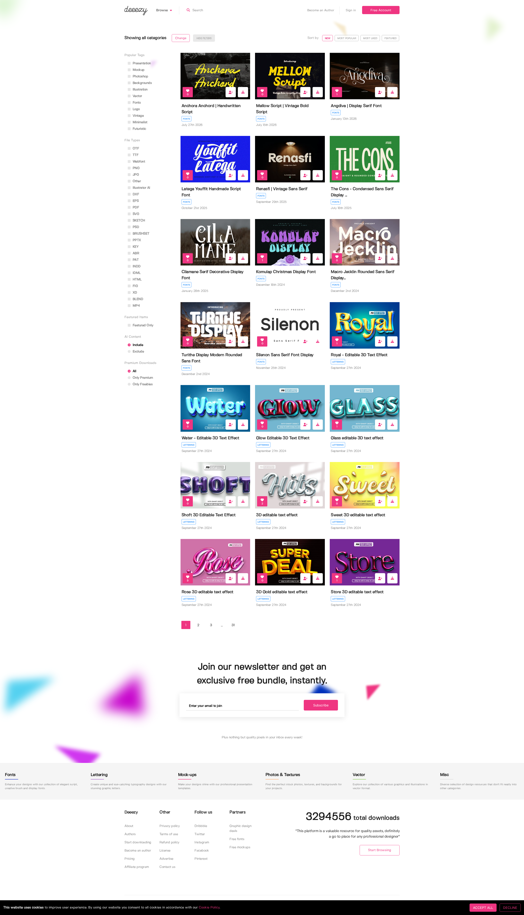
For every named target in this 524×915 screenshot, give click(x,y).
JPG (135, 174)
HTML (137, 279)
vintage (138, 115)
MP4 (136, 305)
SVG (135, 214)
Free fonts (236, 839)
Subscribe (321, 705)
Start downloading (137, 842)
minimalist (139, 122)
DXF (135, 194)
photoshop (140, 76)
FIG (135, 286)
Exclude (138, 351)
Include (137, 345)
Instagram (201, 842)
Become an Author (320, 10)
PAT (135, 259)
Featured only (142, 325)
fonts (136, 102)
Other (136, 181)
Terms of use (168, 834)
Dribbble (200, 826)
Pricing (129, 858)
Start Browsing (379, 850)
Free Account (380, 10)
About (128, 826)
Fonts (186, 119)
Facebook (201, 850)
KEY (135, 246)
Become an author (137, 850)
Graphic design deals (240, 829)
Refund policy (169, 842)
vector (137, 96)
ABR (135, 253)
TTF (135, 155)
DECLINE (510, 908)
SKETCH (138, 220)
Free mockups (239, 847)
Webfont (138, 161)
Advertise (166, 858)
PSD (135, 227)
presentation (141, 63)
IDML (136, 272)
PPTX (136, 240)
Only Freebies (142, 384)
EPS (135, 200)
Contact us (167, 867)
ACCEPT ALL (483, 908)
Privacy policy (169, 826)
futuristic (139, 128)
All (134, 371)
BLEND (137, 299)
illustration (140, 89)
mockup (138, 69)
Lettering (338, 362)
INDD (136, 266)
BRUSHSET (140, 233)
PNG (135, 168)
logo (136, 109)
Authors (130, 834)
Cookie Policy (209, 907)
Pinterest (201, 858)
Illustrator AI (141, 187)
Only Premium (142, 377)
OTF (135, 148)
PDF (135, 207)
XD (134, 292)
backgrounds (142, 83)
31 (233, 625)
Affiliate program (136, 867)
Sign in (351, 10)
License (165, 850)
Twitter (199, 834)
